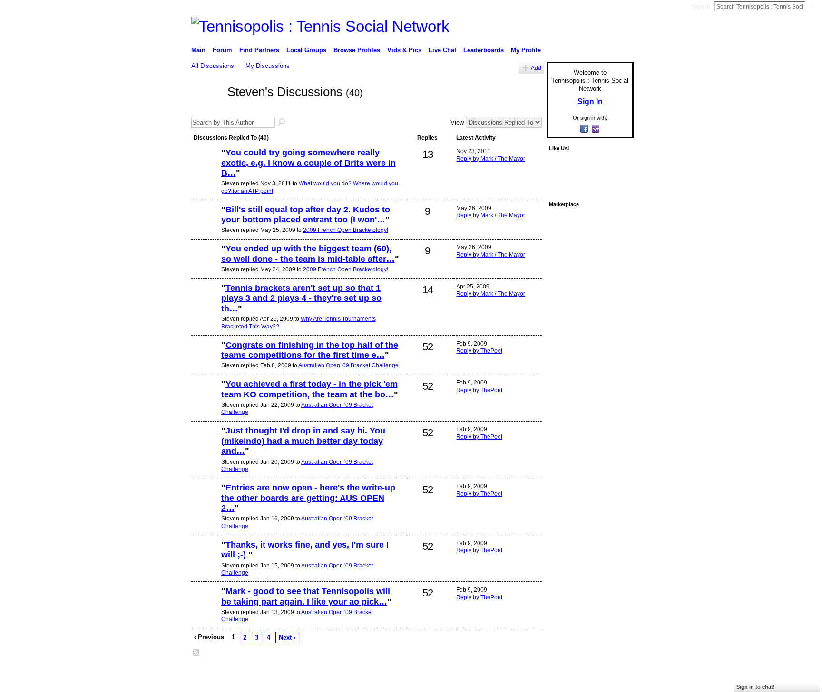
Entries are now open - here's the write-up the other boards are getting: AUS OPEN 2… (308, 498)
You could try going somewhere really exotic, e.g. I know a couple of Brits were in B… (308, 163)
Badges (526, 675)
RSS (196, 653)
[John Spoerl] (205, 168)
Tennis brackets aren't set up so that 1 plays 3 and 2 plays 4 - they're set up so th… (301, 298)
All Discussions (212, 65)
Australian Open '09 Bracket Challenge (348, 365)
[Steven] (206, 109)
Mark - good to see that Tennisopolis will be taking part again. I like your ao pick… (305, 596)
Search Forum (282, 122)
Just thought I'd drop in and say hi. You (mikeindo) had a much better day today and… (303, 441)
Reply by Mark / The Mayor (490, 158)
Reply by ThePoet (479, 350)
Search (813, 6)
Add (536, 68)
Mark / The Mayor (264, 675)
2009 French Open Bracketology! (345, 230)
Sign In (701, 6)
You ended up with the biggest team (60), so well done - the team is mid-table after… (308, 254)
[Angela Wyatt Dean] (205, 304)
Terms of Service (612, 675)
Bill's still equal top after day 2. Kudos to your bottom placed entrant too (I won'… (305, 215)
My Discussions (267, 65)
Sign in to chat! (755, 687)
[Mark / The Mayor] (205, 225)
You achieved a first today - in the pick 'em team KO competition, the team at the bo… (309, 389)
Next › (287, 637)
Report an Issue (563, 675)
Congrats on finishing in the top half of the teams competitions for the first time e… (309, 350)
